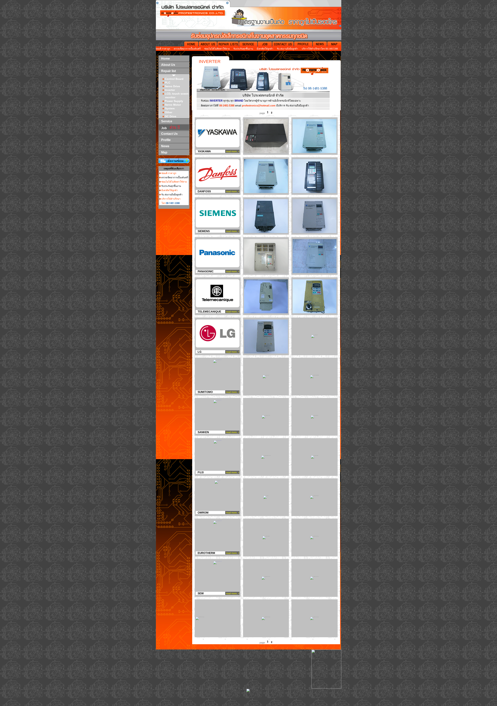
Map (164, 152)
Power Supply (174, 101)
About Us (168, 64)
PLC (167, 82)
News (165, 146)
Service (166, 121)
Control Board (174, 78)
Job (164, 128)
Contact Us (169, 133)
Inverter (170, 89)
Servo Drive (172, 86)
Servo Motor (173, 104)
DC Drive (170, 116)
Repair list (168, 71)
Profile (166, 140)
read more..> (232, 151)
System (169, 108)
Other (168, 112)
